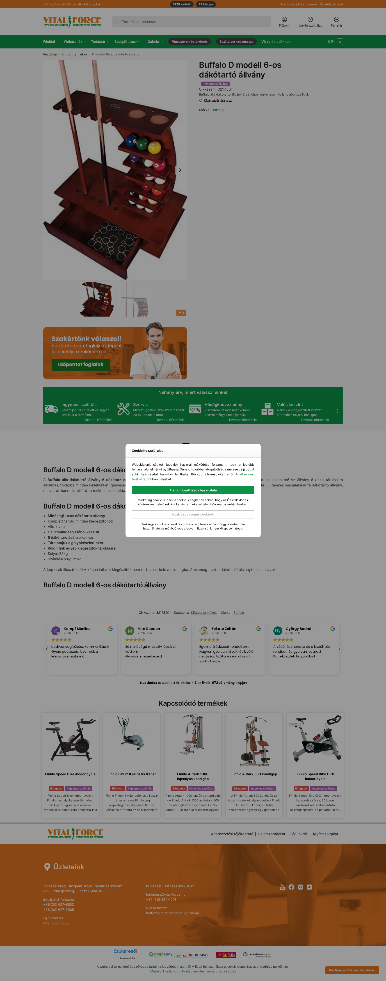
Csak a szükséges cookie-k (193, 514)
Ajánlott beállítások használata (193, 490)
